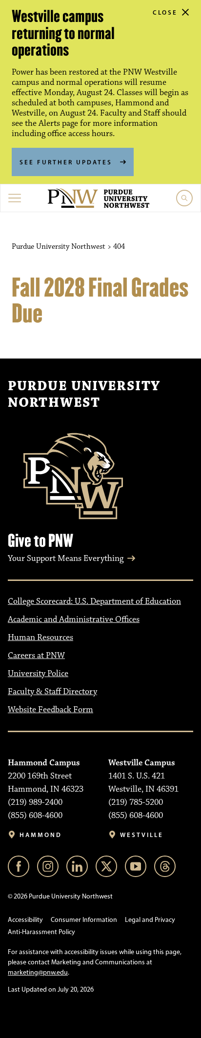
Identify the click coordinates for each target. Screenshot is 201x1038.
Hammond (41, 834)
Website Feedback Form (50, 709)
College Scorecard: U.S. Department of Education (94, 601)
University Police (38, 673)
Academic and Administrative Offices (74, 619)
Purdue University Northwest (84, 394)
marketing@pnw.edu (38, 972)
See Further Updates (66, 162)
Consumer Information (84, 920)
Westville (141, 834)
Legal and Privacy (150, 920)
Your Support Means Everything (65, 558)
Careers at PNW (36, 655)
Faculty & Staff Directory (52, 691)
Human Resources (40, 637)
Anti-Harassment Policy (41, 932)
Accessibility (25, 920)
